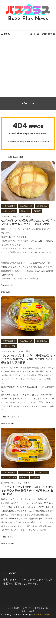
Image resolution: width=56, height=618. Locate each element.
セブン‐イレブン (9, 211)
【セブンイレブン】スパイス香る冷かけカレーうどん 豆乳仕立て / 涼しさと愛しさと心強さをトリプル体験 (28, 359)
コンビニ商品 (41, 206)
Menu (7, 33)
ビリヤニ (23, 477)
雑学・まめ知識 (28, 611)
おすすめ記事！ (9, 206)
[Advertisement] (28, 67)
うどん (13, 416)
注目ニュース (42, 608)
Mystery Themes (42, 614)
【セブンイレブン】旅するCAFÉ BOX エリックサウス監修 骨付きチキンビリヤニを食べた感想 (27, 491)
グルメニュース (26, 206)
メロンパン (24, 211)
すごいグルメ (28, 608)
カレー (20, 416)
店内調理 (37, 211)
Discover (6, 291)
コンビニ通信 (24, 216)
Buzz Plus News (28, 19)
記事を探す (47, 34)
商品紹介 (35, 477)
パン (12, 285)
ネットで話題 (13, 608)
